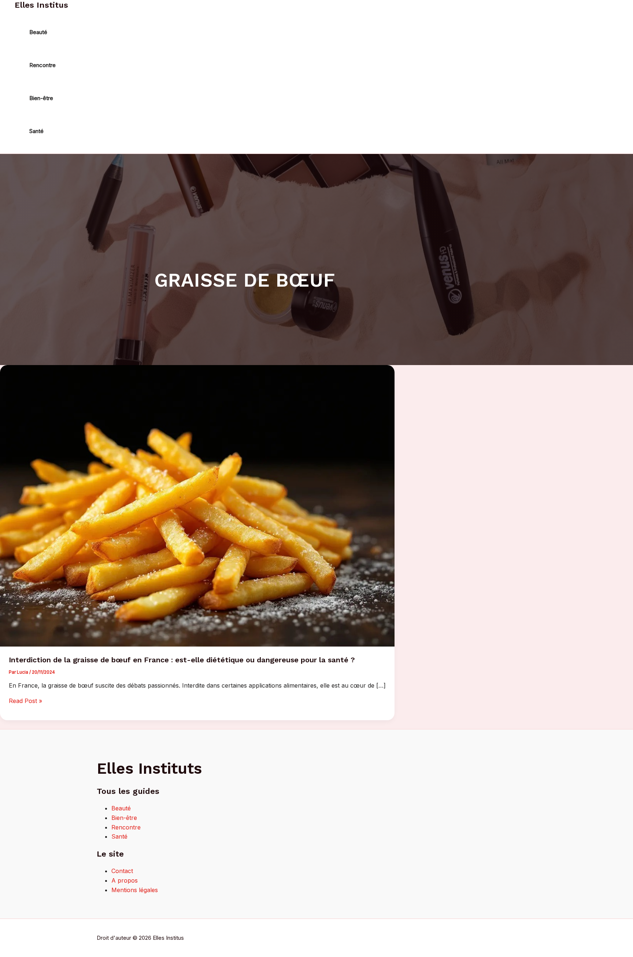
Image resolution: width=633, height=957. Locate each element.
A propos (124, 880)
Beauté (121, 808)
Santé (119, 836)
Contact (122, 871)
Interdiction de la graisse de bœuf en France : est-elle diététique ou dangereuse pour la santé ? (182, 659)
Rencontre (126, 827)
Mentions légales (134, 890)
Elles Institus (41, 5)
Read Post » (25, 700)
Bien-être (124, 817)
